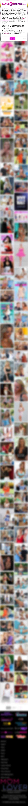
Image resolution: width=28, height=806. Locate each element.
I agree (12, 39)
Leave (25, 38)
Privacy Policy (6, 33)
